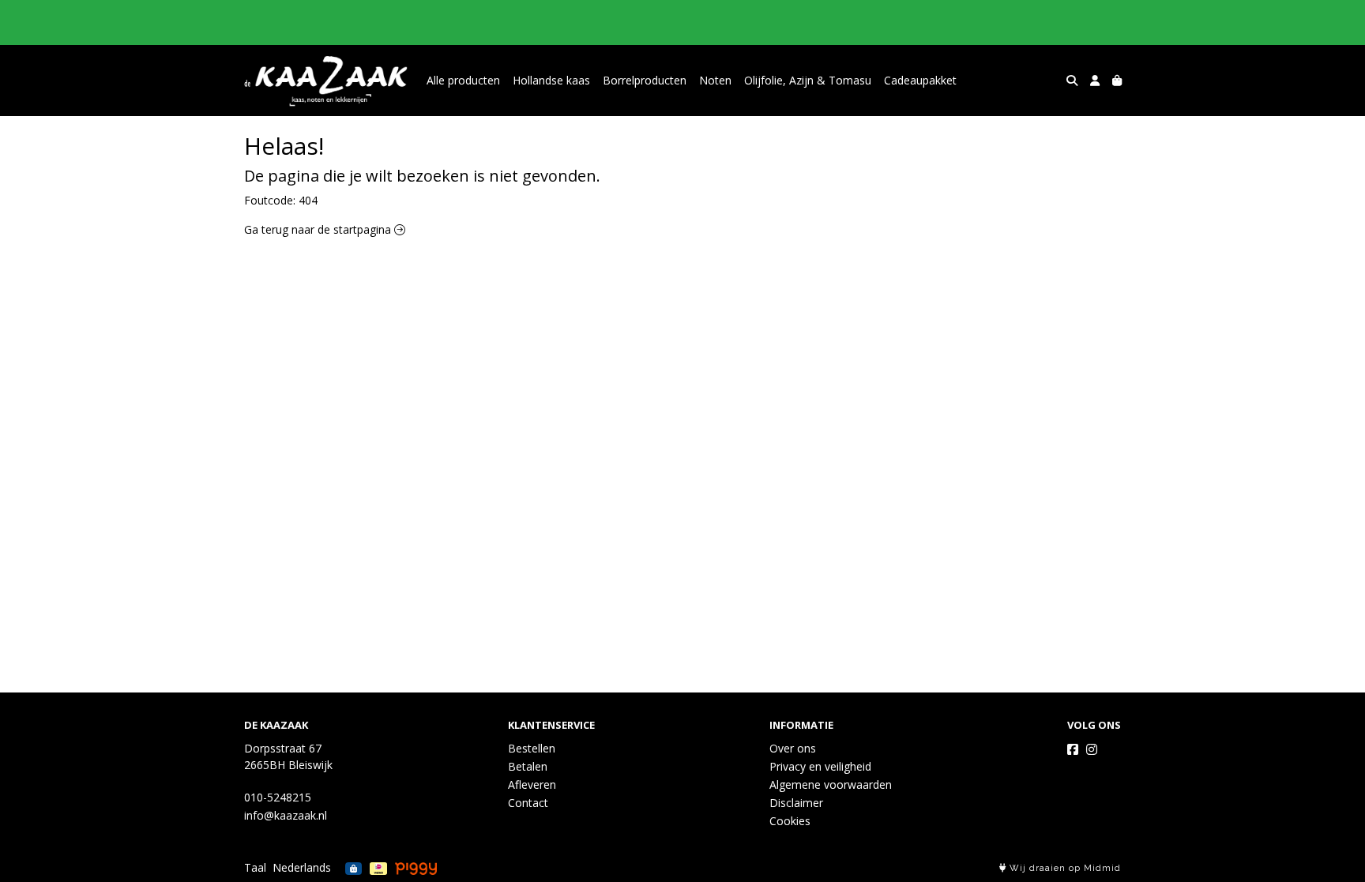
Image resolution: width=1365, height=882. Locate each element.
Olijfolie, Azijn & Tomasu (807, 80)
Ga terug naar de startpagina (319, 229)
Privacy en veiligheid (820, 766)
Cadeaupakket (920, 80)
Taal (255, 867)
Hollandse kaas (551, 80)
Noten (715, 80)
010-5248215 (277, 797)
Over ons (792, 748)
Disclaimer (796, 802)
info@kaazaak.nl (285, 815)
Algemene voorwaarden (830, 784)
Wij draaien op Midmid (1063, 868)
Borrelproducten (644, 80)
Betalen (527, 766)
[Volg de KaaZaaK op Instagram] (1091, 749)
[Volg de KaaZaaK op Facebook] (1072, 749)
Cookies (789, 820)
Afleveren (532, 784)
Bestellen (531, 748)
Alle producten (463, 80)
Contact (528, 802)
